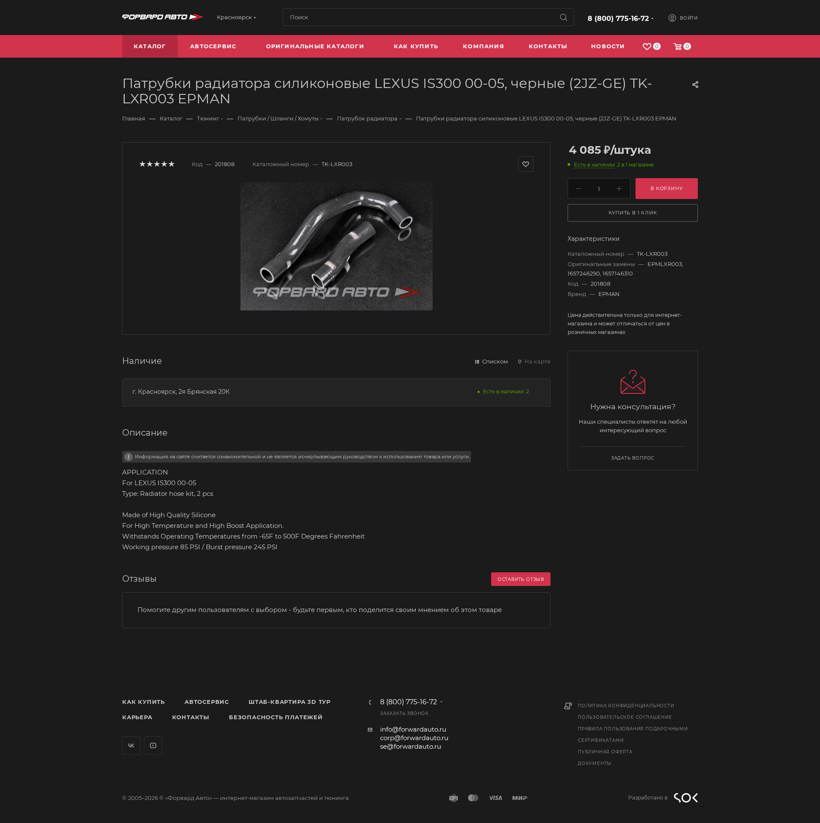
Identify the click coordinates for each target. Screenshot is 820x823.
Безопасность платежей (276, 717)
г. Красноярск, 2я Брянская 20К (181, 391)
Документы (595, 763)
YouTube (153, 745)
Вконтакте (131, 745)
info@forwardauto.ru (413, 729)
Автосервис (206, 701)
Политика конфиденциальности (626, 706)
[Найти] (563, 17)
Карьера (137, 717)
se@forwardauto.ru (410, 746)
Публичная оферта (605, 752)
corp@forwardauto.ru (414, 738)
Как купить (143, 701)
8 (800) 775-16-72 (618, 19)
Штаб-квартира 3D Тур (290, 701)
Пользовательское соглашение (625, 717)
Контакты (190, 717)
